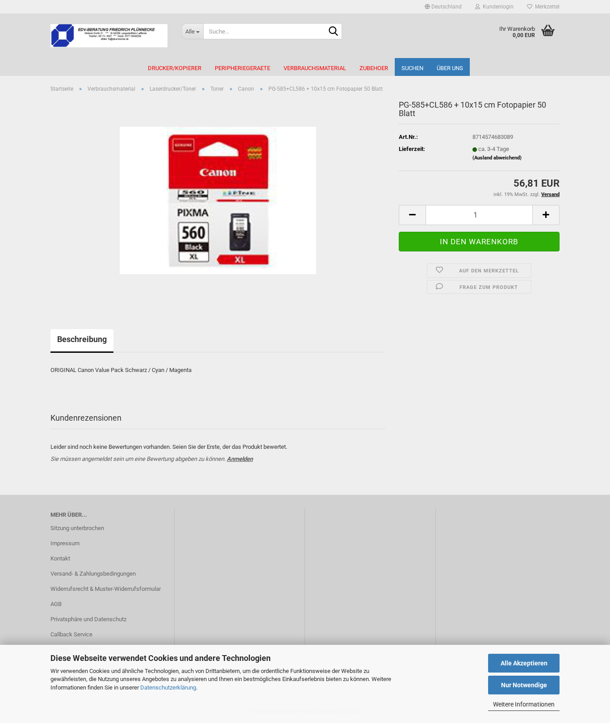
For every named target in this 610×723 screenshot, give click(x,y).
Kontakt (60, 558)
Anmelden (240, 459)
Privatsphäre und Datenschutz (88, 619)
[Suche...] (333, 32)
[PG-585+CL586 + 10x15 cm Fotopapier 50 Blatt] (218, 199)
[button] (443, 6)
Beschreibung (82, 339)
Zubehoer (373, 68)
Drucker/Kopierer (174, 68)
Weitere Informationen (524, 704)
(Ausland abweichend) (497, 158)
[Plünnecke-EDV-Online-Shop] (109, 35)
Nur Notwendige (524, 685)
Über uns (450, 68)
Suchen (412, 68)
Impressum (64, 543)
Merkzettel (546, 7)
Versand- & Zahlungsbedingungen (93, 573)
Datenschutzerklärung (168, 687)
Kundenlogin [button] (497, 7)
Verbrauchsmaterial (315, 68)
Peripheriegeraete (242, 68)
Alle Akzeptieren (524, 663)
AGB (56, 604)
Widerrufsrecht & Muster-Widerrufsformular (105, 588)
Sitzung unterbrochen (77, 528)
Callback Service (71, 634)
